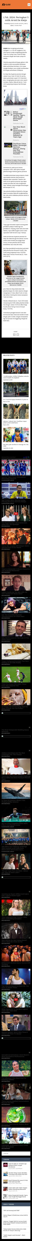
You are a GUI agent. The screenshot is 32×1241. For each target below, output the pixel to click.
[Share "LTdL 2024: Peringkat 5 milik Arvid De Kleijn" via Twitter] (17, 334)
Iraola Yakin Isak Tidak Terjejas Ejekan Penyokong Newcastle (17, 1188)
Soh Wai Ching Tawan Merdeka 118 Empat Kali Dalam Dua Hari (17, 1173)
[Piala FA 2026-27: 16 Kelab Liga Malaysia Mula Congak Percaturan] (5, 1165)
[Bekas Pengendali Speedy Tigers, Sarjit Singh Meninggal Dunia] (5, 1196)
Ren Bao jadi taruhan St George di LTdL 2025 (16, 445)
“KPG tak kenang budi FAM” (11, 1210)
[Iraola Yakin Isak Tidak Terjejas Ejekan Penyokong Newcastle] (5, 1189)
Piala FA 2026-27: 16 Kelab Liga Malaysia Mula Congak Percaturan (17, 1165)
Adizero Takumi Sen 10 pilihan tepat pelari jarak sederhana (15, 422)
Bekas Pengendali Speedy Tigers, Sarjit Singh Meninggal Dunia (18, 1196)
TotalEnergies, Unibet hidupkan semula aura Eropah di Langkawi (16, 377)
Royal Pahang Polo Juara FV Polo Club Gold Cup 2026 (18, 1181)
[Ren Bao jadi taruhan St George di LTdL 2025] (16, 434)
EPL (16, 1191)
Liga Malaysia (19, 1168)
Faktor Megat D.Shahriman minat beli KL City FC (15, 1215)
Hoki (17, 1198)
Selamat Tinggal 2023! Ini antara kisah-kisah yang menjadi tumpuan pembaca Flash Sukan (15, 1222)
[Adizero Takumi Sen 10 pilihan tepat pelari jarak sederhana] (16, 411)
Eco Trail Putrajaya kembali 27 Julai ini (15, 399)
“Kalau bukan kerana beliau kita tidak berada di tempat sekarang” (14, 1229)
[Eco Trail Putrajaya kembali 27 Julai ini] (16, 389)
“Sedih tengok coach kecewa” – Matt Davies (14, 1235)
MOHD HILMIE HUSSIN (16, 23)
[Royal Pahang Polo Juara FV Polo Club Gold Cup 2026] (5, 1181)
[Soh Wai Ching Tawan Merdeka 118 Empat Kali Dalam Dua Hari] (5, 1174)
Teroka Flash (18, 25)
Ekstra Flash (18, 1176)
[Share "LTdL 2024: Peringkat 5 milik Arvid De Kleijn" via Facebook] (14, 334)
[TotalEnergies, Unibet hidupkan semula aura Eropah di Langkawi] (16, 366)
